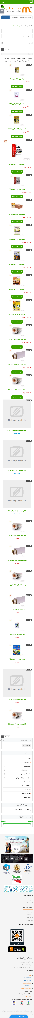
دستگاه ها (27, 782)
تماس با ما (30, 903)
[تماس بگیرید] (17, 437)
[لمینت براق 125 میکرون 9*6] (17, 70)
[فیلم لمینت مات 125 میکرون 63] (17, 600)
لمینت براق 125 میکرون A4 (17, 189)
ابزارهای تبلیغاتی (25, 785)
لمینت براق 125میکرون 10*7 (17, 634)
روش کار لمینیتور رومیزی (26, 962)
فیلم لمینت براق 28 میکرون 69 (17, 511)
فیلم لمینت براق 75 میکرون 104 (17, 340)
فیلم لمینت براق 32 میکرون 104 (17, 699)
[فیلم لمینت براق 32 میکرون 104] (17, 683)
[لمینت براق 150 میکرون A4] (17, 230)
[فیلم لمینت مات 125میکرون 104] (17, 551)
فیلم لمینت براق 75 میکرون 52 (17, 724)
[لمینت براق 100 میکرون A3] (17, 650)
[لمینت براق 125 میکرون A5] (17, 150)
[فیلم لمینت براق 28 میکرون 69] (17, 494)
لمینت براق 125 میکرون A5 (17, 164)
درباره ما (31, 900)
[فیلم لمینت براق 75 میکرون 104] (17, 330)
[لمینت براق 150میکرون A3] (17, 305)
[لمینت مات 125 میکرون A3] (17, 280)
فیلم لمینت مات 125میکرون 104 (17, 560)
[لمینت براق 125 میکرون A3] (17, 255)
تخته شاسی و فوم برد (24, 774)
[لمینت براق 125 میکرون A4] (17, 180)
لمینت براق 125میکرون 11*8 (17, 104)
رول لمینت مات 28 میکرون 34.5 (17, 471)
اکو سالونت (27, 762)
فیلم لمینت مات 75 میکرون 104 (17, 365)
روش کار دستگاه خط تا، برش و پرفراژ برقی (22, 968)
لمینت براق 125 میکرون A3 (17, 264)
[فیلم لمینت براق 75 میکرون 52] (17, 715)
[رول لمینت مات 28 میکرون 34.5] (17, 454)
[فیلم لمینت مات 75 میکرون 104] (17, 355)
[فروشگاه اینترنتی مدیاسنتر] (20, 10)
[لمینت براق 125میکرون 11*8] (17, 95)
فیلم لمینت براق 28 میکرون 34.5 (17, 430)
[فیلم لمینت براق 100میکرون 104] (17, 380)
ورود (2, 2)
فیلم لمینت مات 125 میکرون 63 (17, 610)
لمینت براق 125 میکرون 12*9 (17, 129)
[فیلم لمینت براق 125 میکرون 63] (17, 576)
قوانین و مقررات (29, 912)
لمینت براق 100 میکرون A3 (17, 659)
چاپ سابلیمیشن (25, 770)
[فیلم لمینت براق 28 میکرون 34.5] (17, 414)
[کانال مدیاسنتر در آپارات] (12, 858)
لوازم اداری (27, 789)
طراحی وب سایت (28, 1011)
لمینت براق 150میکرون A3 (17, 315)
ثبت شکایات (29, 920)
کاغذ (28, 758)
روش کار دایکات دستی (27, 965)
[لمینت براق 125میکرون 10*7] (17, 625)
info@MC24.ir (27, 985)
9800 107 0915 (27, 980)
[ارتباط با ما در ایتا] (7, 858)
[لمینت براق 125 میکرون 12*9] (17, 120)
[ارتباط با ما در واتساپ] (16, 858)
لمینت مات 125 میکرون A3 (17, 289)
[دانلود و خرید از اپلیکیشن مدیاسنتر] (21, 858)
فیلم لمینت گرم (16, 26)
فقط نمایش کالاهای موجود (22, 810)
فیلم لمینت (25, 26)
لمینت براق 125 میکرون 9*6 (17, 79)
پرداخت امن (30, 917)
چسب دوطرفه (26, 793)
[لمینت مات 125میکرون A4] (17, 205)
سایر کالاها (27, 797)
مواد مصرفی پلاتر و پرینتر (23, 778)
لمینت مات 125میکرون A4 (17, 214)
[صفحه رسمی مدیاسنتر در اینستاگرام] (26, 858)
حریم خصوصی (29, 915)
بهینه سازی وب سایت (16, 1011)
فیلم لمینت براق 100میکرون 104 (17, 390)
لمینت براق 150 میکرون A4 (17, 239)
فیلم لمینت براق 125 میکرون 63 (17, 585)
